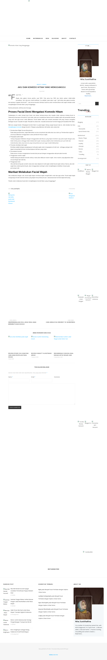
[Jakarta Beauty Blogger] (88, 231)
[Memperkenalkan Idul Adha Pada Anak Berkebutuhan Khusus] (11, 255)
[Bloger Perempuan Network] (88, 357)
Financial (81, 141)
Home (28, 38)
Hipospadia (82, 129)
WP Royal (65, 649)
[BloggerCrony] (88, 483)
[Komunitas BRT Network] (95, 483)
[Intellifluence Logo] (81, 231)
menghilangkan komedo (14, 127)
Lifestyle (81, 146)
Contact (72, 38)
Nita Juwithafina (15, 188)
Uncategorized (82, 158)
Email (33, 377)
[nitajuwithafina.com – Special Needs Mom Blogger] (53, 15)
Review (81, 149)
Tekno (80, 152)
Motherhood (38, 38)
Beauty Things (41, 84)
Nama (10, 377)
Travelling (81, 154)
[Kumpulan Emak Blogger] (81, 357)
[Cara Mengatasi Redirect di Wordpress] (72, 255)
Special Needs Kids (84, 131)
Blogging (55, 38)
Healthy (81, 143)
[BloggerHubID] (95, 231)
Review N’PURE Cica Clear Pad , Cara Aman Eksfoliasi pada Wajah (18, 355)
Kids (47, 38)
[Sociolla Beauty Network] (81, 483)
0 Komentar (72, 188)
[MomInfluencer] (95, 357)
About (64, 38)
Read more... (88, 96)
